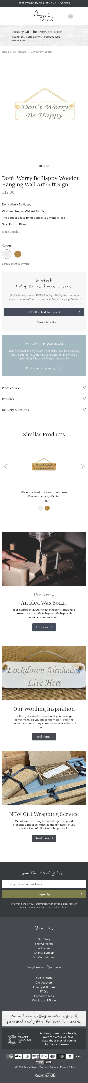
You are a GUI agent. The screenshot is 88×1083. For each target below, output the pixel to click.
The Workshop (44, 944)
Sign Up (44, 894)
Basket (70, 16)
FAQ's (44, 991)
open (5, 16)
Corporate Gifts (44, 996)
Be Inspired (44, 948)
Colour (6, 245)
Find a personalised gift (42, 368)
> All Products (17, 51)
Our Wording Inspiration (44, 673)
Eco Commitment (44, 957)
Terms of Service (48, 1067)
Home (5, 51)
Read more (42, 737)
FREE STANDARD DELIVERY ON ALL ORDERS (44, 3)
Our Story (44, 939)
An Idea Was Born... (44, 602)
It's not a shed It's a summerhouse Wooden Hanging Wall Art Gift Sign (44, 466)
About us (42, 627)
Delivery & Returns (44, 987)
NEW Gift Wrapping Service (44, 778)
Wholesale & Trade (44, 1000)
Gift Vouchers (44, 983)
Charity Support (44, 953)
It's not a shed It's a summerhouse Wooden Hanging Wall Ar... (44, 494)
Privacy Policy (67, 1067)
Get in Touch (44, 978)
